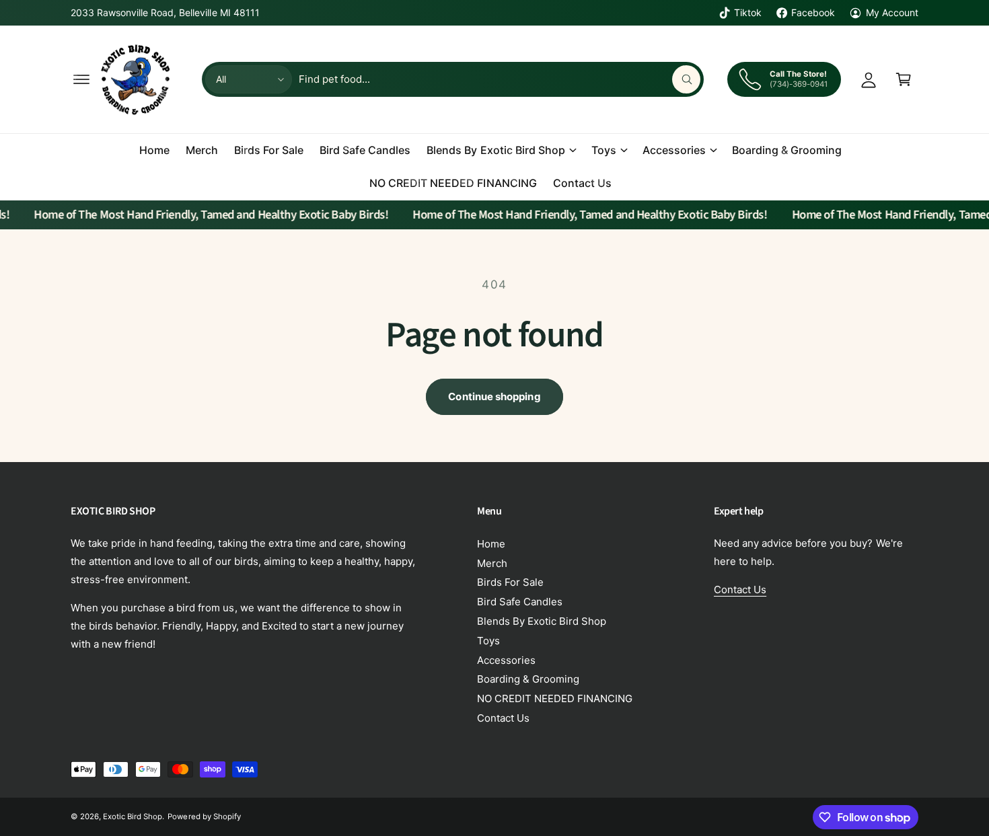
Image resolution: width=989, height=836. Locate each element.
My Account (892, 12)
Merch (492, 563)
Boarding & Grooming (528, 679)
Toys (603, 150)
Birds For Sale (510, 582)
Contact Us (503, 718)
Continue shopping (494, 396)
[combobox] (499, 79)
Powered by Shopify (204, 816)
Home (491, 543)
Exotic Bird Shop (132, 816)
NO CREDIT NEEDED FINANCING (554, 698)
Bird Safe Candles (519, 601)
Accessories (674, 150)
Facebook (813, 12)
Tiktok (748, 12)
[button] (81, 79)
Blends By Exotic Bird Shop (495, 150)
